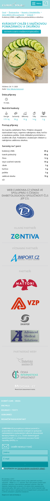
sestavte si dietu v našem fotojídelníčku (21, 31)
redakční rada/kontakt (13, 419)
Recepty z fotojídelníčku (31, 12)
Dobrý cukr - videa (10, 401)
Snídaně (30, 15)
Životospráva (14, 12)
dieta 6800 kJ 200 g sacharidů (13, 15)
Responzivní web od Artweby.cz (11, 495)
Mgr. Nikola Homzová (15, 89)
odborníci (6, 414)
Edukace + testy (9, 410)
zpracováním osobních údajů (31, 468)
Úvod (4, 12)
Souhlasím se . (25, 468)
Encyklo (5, 405)
